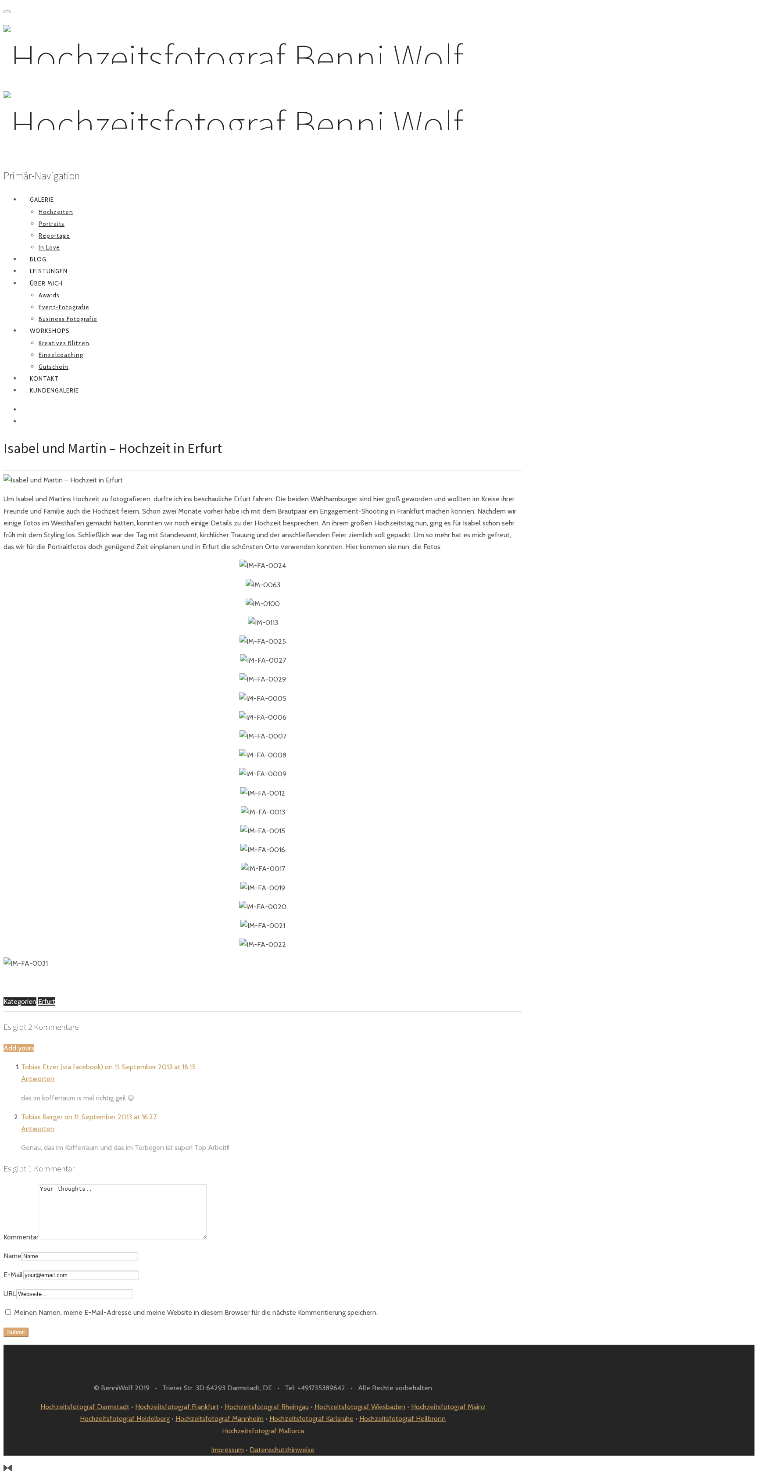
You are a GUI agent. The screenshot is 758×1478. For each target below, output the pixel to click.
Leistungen (49, 271)
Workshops (50, 330)
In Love (49, 247)
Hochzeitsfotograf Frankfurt (177, 1407)
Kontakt (44, 378)
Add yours (19, 1048)
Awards (49, 295)
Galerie (42, 199)
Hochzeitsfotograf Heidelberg (125, 1418)
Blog (38, 259)
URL (10, 1293)
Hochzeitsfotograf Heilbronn (402, 1418)
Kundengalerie (54, 390)
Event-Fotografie (64, 307)
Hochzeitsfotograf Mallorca (263, 1431)
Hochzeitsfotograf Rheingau (267, 1407)
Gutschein (53, 366)
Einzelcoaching (61, 354)
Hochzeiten (56, 211)
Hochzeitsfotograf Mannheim (219, 1418)
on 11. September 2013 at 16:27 (110, 1117)
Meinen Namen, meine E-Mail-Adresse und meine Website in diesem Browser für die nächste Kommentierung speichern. (196, 1312)
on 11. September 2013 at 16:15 (150, 1067)
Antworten (37, 1079)
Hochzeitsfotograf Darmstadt (84, 1407)
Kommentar (21, 1237)
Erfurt (46, 1001)
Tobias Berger (42, 1117)
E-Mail (13, 1275)
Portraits (51, 223)
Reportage (54, 235)
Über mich (46, 283)
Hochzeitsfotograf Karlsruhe (311, 1418)
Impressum (227, 1450)
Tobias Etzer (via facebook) (62, 1067)
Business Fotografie (68, 318)
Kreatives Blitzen (64, 342)
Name (12, 1256)
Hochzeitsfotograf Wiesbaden (360, 1407)
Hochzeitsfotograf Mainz (448, 1407)
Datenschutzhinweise (282, 1450)
